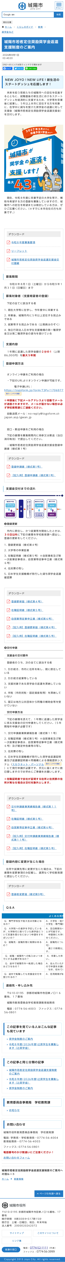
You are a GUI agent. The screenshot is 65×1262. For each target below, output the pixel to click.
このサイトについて (48, 1233)
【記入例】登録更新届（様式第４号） (34, 627)
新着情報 (18, 1179)
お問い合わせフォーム (16, 1158)
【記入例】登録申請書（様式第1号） (33, 475)
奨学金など (8, 32)
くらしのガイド (25, 27)
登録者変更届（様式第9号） (28, 894)
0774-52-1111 (39, 1247)
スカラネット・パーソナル (36, 764)
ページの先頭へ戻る (50, 1194)
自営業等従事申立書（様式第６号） (32, 619)
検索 (59, 14)
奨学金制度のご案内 (21, 1039)
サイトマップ (17, 1233)
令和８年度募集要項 (23, 242)
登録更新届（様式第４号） (27, 601)
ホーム (8, 27)
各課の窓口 (11, 1250)
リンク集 (16, 1241)
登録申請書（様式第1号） (26, 467)
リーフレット (19, 251)
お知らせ (14, 1110)
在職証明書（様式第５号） (27, 610)
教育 (40, 27)
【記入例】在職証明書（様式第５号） (34, 636)
